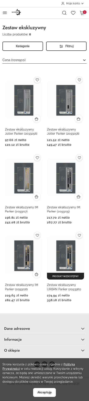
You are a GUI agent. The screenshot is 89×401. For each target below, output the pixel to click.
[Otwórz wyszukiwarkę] (64, 13)
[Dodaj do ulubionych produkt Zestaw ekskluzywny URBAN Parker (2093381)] (79, 235)
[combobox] (44, 60)
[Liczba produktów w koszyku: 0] (81, 13)
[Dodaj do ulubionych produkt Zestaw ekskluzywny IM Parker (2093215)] (79, 158)
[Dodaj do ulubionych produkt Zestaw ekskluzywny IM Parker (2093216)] (37, 235)
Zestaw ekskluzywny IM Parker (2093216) (21, 287)
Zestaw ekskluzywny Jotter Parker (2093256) (21, 131)
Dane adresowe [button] (17, 328)
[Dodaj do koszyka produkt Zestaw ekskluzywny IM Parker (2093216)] (36, 274)
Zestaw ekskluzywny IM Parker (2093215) (63, 209)
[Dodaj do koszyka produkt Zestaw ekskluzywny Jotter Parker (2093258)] (78, 118)
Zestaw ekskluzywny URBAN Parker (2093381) (64, 287)
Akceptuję (44, 392)
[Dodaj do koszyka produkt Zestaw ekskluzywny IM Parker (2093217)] (36, 196)
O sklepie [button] (12, 350)
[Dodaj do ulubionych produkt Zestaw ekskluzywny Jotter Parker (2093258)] (79, 80)
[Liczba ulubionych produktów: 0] (73, 13)
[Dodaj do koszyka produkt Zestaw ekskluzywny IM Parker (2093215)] (78, 196)
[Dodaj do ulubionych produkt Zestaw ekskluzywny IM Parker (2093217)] (37, 158)
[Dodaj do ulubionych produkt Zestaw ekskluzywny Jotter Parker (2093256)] (37, 80)
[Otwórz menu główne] (4, 12)
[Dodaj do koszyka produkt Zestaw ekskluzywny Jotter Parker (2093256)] (36, 118)
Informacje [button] (13, 339)
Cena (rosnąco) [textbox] (13, 60)
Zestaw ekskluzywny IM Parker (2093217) (21, 209)
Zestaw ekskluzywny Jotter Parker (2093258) (63, 131)
